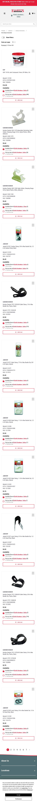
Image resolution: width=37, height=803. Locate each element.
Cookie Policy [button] (25, 788)
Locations (5, 770)
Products (3, 30)
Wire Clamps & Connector (6, 32)
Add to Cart (20, 100)
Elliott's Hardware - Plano (20, 206)
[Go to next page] (29, 749)
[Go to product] (18, 59)
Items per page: (5, 42)
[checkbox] (3, 37)
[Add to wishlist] (33, 51)
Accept (18, 795)
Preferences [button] (29, 790)
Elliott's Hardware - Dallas (18, 15)
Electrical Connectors (20, 30)
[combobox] (18, 24)
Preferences (18, 799)
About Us (5, 761)
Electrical (10, 30)
